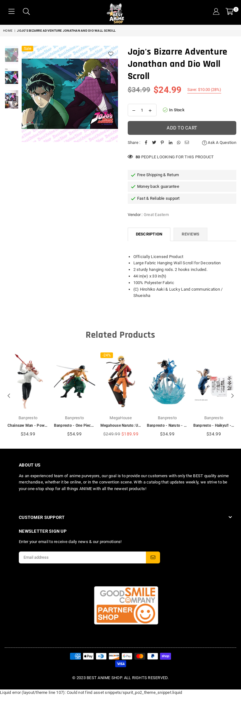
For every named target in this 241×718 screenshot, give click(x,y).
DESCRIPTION (149, 234)
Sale (27, 48)
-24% (107, 355)
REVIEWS (190, 234)
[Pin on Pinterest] (162, 143)
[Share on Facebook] (146, 143)
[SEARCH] (26, 12)
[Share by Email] (187, 143)
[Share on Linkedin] (170, 143)
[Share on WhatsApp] (178, 143)
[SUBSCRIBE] (153, 557)
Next (112, 93)
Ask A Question (221, 142)
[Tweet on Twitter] (154, 143)
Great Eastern (156, 214)
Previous (27, 93)
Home (8, 30)
